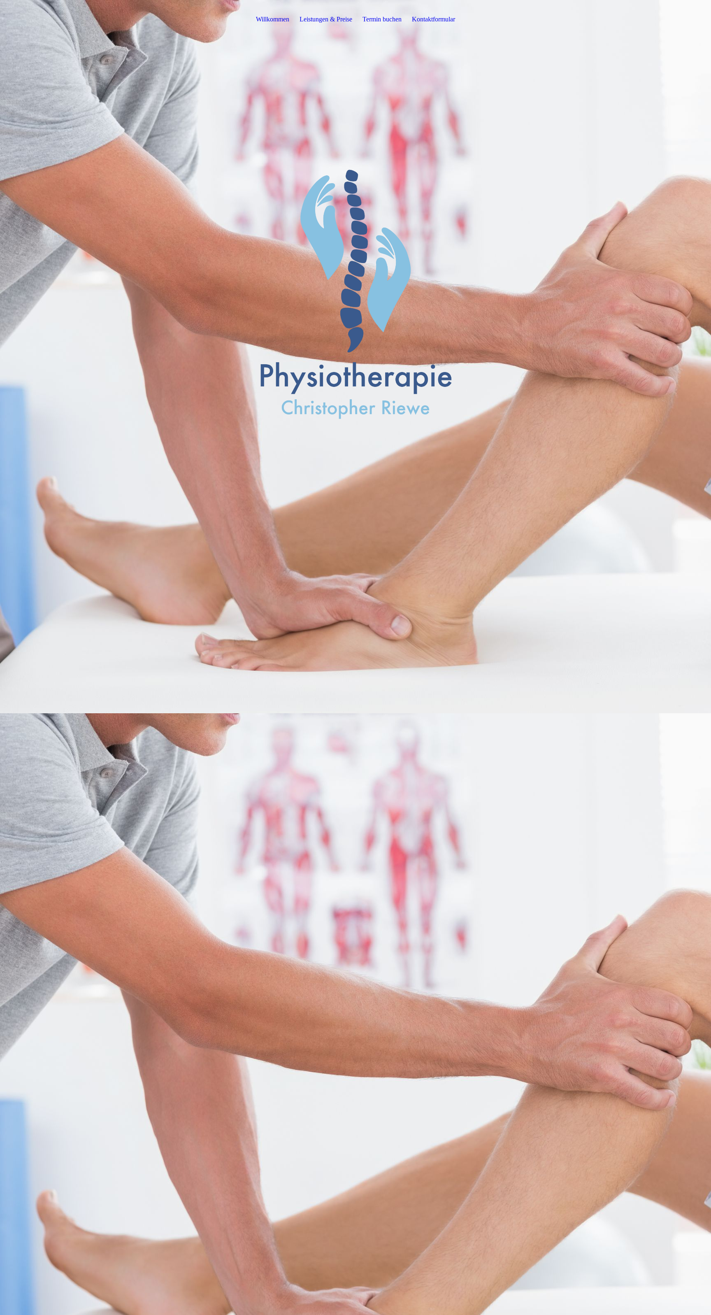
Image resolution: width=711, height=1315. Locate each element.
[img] (355, 291)
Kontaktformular (433, 19)
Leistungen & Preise (326, 19)
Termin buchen (382, 19)
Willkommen (272, 19)
